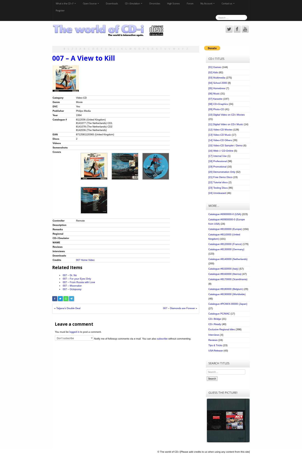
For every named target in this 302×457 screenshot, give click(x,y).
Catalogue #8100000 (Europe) (225, 229)
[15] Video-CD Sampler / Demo (225, 145)
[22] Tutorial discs (218, 182)
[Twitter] (60, 298)
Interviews (214, 334)
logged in (74, 331)
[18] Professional (217, 161)
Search (212, 378)
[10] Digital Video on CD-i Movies (226, 114)
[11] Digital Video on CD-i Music (225, 124)
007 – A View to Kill (83, 58)
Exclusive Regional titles (221, 329)
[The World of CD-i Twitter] (229, 29)
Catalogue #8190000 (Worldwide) (227, 294)
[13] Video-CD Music (219, 134)
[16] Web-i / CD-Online (220, 150)
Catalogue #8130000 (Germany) (226, 249)
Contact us (227, 3)
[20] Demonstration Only (221, 171)
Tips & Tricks (215, 345)
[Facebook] (54, 298)
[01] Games (214, 67)
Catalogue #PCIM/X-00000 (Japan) (227, 303)
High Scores (173, 3)
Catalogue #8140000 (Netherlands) (227, 259)
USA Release (215, 350)
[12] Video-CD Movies (220, 129)
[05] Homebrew (216, 88)
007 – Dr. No (70, 275)
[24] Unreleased (217, 193)
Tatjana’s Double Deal (68, 308)
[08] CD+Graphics (218, 104)
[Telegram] (71, 298)
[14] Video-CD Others (220, 140)
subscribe (162, 338)
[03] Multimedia (216, 77)
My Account (206, 3)
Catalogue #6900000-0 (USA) (224, 214)
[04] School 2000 (217, 82)
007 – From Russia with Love (79, 282)
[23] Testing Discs (218, 187)
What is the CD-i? (65, 3)
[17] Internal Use (217, 156)
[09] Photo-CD (216, 109)
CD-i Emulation (133, 3)
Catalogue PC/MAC (219, 313)
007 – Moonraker (72, 285)
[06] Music (214, 93)
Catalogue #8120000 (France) (225, 244)
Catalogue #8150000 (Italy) (223, 268)
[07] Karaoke (215, 98)
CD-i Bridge (214, 318)
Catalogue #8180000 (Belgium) (225, 289)
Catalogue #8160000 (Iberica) (225, 274)
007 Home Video (85, 260)
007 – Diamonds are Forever (179, 308)
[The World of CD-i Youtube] (245, 29)
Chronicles (154, 3)
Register (60, 10)
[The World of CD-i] (108, 30)
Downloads (112, 3)
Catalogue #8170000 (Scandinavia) (227, 279)
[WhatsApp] (65, 298)
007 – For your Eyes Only (77, 278)
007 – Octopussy (72, 289)
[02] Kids (213, 72)
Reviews (213, 340)
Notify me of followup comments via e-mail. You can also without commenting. (142, 338)
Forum (190, 3)
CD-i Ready (214, 324)
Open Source (90, 3)
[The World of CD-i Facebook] (237, 29)
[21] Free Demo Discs (220, 177)
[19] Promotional (217, 166)
